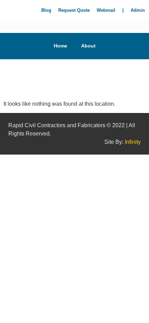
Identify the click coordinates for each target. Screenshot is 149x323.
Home (60, 46)
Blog (46, 10)
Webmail (106, 10)
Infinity (133, 142)
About (88, 46)
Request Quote (74, 10)
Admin (138, 10)
